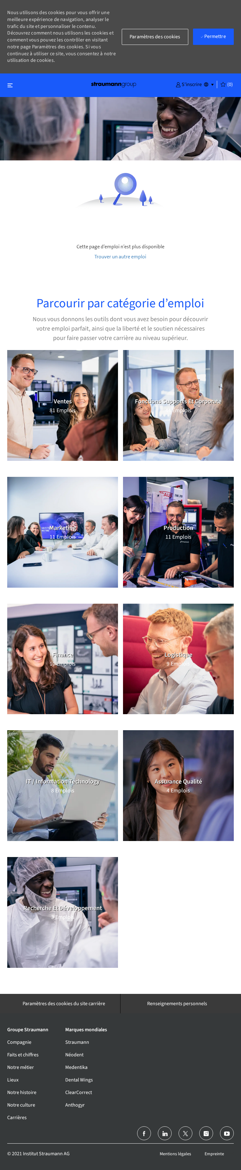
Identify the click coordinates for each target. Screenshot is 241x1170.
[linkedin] (165, 1133)
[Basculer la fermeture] (10, 85)
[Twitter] (185, 1133)
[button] (189, 84)
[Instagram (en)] (206, 1133)
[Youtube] (227, 1133)
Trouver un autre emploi (120, 256)
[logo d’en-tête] (113, 84)
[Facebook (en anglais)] (144, 1133)
